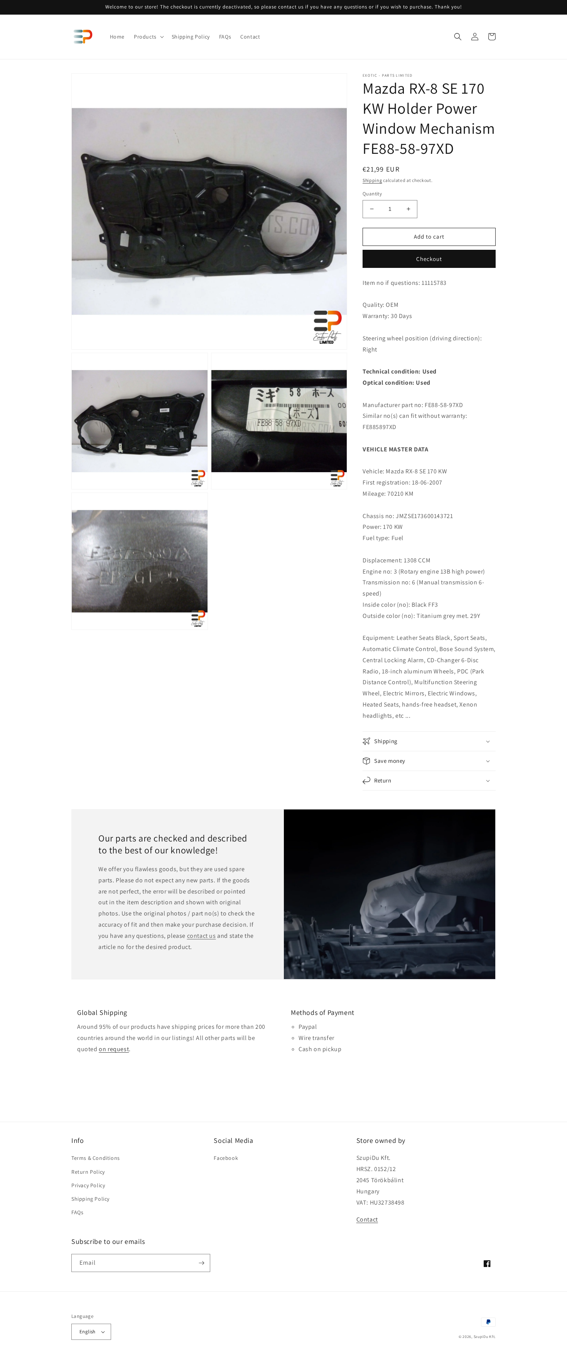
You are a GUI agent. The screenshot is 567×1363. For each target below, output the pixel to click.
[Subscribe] (201, 1263)
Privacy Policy (88, 1185)
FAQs (77, 1212)
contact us (201, 936)
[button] (148, 37)
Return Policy (88, 1171)
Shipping (372, 180)
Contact (367, 1219)
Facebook (226, 1157)
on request (114, 1049)
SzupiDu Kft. (485, 1336)
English (87, 1331)
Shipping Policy (90, 1198)
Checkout (429, 259)
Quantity (372, 193)
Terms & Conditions (95, 1157)
